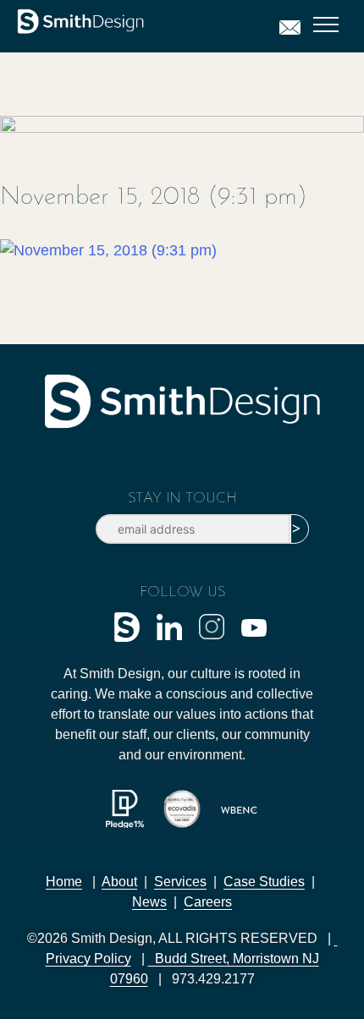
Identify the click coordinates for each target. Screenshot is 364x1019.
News (149, 902)
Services (180, 881)
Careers (208, 902)
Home (64, 881)
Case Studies (264, 881)
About (119, 881)
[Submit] (299, 529)
